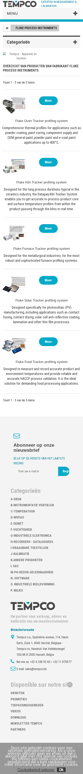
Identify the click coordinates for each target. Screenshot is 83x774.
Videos (16, 711)
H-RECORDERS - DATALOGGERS (32, 542)
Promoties (19, 699)
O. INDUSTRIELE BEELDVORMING (32, 584)
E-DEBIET (17, 523)
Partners (18, 729)
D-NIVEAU (17, 517)
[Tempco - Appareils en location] (21, 56)
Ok (61, 769)
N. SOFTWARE (20, 578)
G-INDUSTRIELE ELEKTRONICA (31, 535)
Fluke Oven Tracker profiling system (41, 121)
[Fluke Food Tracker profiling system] (14, 346)
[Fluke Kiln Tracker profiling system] (14, 166)
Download (18, 717)
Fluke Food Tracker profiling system (42, 362)
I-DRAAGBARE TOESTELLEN (29, 548)
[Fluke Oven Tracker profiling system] (14, 105)
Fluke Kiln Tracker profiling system (41, 182)
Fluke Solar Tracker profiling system (41, 300)
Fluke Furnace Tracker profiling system (41, 249)
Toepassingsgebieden (27, 705)
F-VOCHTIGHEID (21, 529)
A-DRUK (16, 499)
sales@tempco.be (36, 669)
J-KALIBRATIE (20, 554)
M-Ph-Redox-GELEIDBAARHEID (32, 572)
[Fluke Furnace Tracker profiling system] (14, 232)
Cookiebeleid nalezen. (36, 769)
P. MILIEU (17, 590)
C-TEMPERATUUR (23, 511)
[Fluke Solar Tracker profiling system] (14, 284)
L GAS (15, 566)
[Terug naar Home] (7, 28)
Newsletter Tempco (26, 723)
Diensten (17, 693)
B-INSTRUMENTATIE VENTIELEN (32, 505)
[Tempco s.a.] (19, 4)
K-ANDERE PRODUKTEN (26, 560)
